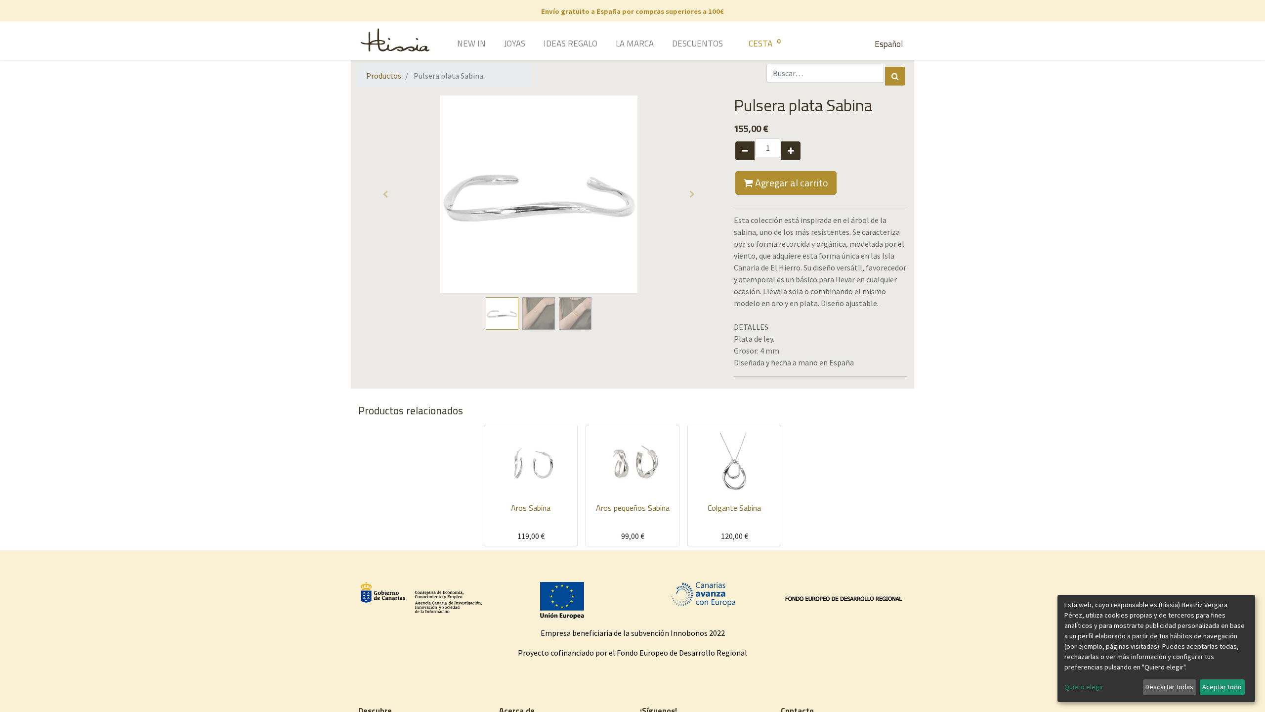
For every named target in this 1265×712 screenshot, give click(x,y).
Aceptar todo (1222, 686)
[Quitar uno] (745, 150)
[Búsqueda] (895, 76)
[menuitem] (457, 44)
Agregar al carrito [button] (790, 182)
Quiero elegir (1083, 686)
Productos (383, 76)
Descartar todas (1169, 686)
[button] (385, 194)
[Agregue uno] (791, 150)
